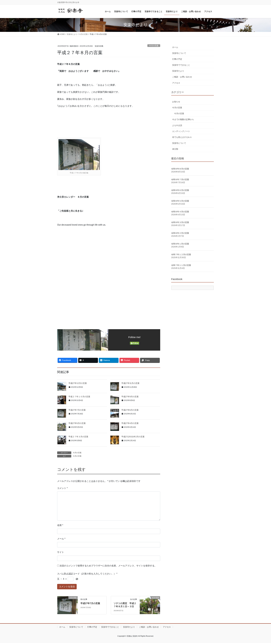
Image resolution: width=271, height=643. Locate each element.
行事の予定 (177, 59)
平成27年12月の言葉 (77, 383)
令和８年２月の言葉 (180, 233)
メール (61, 539)
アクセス (176, 83)
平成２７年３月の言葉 (78, 436)
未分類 (175, 149)
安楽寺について (179, 53)
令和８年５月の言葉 (180, 201)
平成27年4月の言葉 (130, 423)
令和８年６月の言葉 (180, 190)
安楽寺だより (178, 71)
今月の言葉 (153, 46)
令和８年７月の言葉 (180, 179)
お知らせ (176, 102)
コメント (62, 488)
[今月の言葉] (67, 603)
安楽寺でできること (181, 65)
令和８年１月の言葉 (180, 244)
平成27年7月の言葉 (77, 410)
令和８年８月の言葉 (180, 169)
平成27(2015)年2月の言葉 (133, 436)
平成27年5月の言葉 (77, 423)
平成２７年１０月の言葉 (79, 396)
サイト (60, 552)
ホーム (175, 47)
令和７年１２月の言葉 (181, 254)
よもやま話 (177, 125)
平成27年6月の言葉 (130, 410)
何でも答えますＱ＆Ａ (182, 137)
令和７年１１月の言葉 (181, 265)
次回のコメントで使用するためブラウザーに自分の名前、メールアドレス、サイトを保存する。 (108, 565)
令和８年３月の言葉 (180, 222)
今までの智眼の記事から (183, 119)
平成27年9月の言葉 (130, 396)
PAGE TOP (262, 621)
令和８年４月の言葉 (180, 211)
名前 (60, 525)
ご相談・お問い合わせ (182, 77)
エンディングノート (181, 131)
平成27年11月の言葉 (130, 383)
